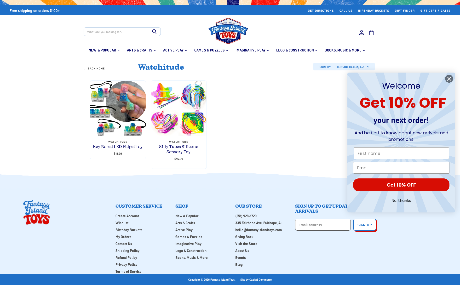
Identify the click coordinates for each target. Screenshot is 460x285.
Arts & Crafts (140, 49)
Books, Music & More (343, 49)
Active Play (173, 49)
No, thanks (401, 200)
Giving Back (244, 236)
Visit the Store (246, 243)
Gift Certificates (435, 10)
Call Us (345, 10)
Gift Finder (405, 10)
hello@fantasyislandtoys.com (258, 229)
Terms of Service (128, 271)
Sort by (325, 66)
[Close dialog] (449, 78)
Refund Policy (126, 257)
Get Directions (321, 10)
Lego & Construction (295, 49)
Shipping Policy (127, 250)
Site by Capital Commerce (256, 279)
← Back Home (94, 68)
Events (240, 257)
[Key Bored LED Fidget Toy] (118, 108)
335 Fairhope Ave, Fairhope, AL (258, 222)
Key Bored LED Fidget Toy (118, 147)
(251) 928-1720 (246, 215)
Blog (239, 264)
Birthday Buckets (373, 10)
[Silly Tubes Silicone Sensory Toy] (179, 108)
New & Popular (103, 49)
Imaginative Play (251, 49)
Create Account (127, 215)
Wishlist (121, 222)
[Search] (154, 31)
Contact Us (123, 243)
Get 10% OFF (401, 185)
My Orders (123, 236)
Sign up (364, 224)
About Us (242, 250)
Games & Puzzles (209, 49)
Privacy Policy (126, 264)
